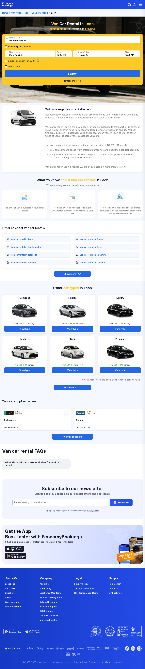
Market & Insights (48, 620)
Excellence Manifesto (50, 593)
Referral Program (48, 602)
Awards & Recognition (51, 597)
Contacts (113, 588)
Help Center (115, 584)
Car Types (10, 588)
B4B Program (46, 611)
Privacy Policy (93, 511)
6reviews (90, 28)
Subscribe (123, 502)
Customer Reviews (49, 615)
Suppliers (10, 593)
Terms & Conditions (84, 588)
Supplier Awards (13, 606)
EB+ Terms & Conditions (86, 593)
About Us (44, 584)
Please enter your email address (31, 502)
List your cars (12, 602)
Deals (8, 597)
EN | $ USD (14, 648)
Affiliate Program (48, 606)
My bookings (115, 593)
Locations (10, 584)
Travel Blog (45, 588)
